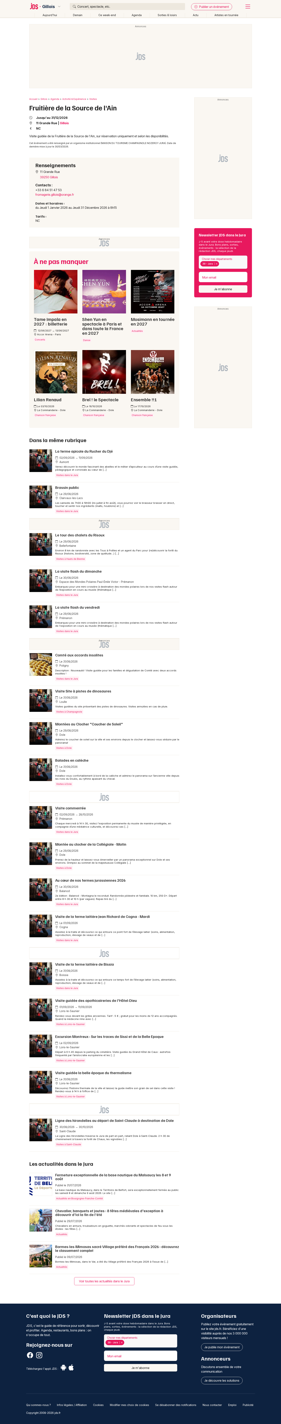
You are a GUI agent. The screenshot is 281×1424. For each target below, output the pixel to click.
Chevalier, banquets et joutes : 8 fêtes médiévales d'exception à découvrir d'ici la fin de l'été (109, 1212)
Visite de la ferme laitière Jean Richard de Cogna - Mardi (102, 916)
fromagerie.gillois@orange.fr (54, 194)
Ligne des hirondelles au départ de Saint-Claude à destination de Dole (114, 1120)
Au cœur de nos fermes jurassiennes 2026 (90, 880)
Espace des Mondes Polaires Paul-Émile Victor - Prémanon (96, 581)
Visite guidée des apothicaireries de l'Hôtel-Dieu (96, 1000)
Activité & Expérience (74, 99)
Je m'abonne (223, 289)
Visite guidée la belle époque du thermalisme (93, 1073)
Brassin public (67, 487)
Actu (195, 15)
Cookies (98, 1405)
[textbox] (221, 264)
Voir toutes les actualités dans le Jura (104, 1281)
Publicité (248, 1405)
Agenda (137, 15)
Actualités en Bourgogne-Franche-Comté (79, 1198)
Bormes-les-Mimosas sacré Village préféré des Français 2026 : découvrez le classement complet (117, 1248)
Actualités (61, 1234)
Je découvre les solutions (221, 1380)
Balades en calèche (72, 760)
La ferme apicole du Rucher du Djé (84, 451)
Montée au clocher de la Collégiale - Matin (90, 844)
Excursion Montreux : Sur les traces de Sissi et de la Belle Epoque (109, 1036)
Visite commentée (70, 808)
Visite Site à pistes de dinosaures (83, 691)
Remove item (216, 263)
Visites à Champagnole (69, 711)
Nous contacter (212, 1405)
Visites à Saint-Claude (68, 1144)
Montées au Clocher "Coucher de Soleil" (89, 724)
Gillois (48, 6)
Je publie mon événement (222, 1347)
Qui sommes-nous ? (38, 1405)
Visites (93, 99)
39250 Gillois (49, 177)
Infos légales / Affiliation (72, 1405)
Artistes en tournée (226, 15)
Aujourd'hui (50, 15)
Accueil (33, 99)
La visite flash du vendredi (77, 607)
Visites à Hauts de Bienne (70, 558)
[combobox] (223, 262)
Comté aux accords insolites (79, 655)
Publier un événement (213, 7)
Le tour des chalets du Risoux (80, 535)
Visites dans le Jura (67, 475)
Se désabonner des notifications (175, 1405)
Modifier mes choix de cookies (129, 1405)
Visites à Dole (64, 748)
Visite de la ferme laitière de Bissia (84, 964)
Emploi (232, 1405)
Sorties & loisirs (167, 15)
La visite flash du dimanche (78, 571)
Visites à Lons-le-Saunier (70, 1024)
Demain (77, 15)
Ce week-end (107, 15)
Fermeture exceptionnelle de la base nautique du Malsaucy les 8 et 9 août (113, 1177)
